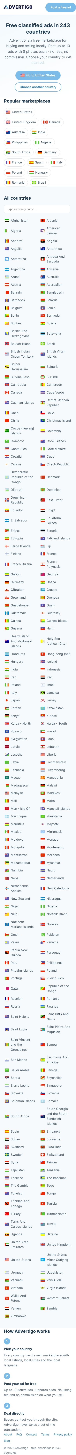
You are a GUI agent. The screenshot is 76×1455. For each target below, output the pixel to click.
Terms (45, 1434)
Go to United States (41, 75)
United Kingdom (24, 122)
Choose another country (38, 87)
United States (22, 112)
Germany (50, 152)
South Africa (21, 152)
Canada (54, 122)
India (41, 132)
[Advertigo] (18, 7)
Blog (7, 1441)
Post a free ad (60, 7)
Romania (18, 182)
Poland (17, 172)
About (8, 1434)
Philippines (20, 142)
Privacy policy (63, 1434)
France (17, 162)
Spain (39, 162)
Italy (60, 162)
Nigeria (46, 142)
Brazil (42, 182)
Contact (31, 1434)
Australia (18, 132)
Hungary (41, 172)
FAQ (19, 1434)
